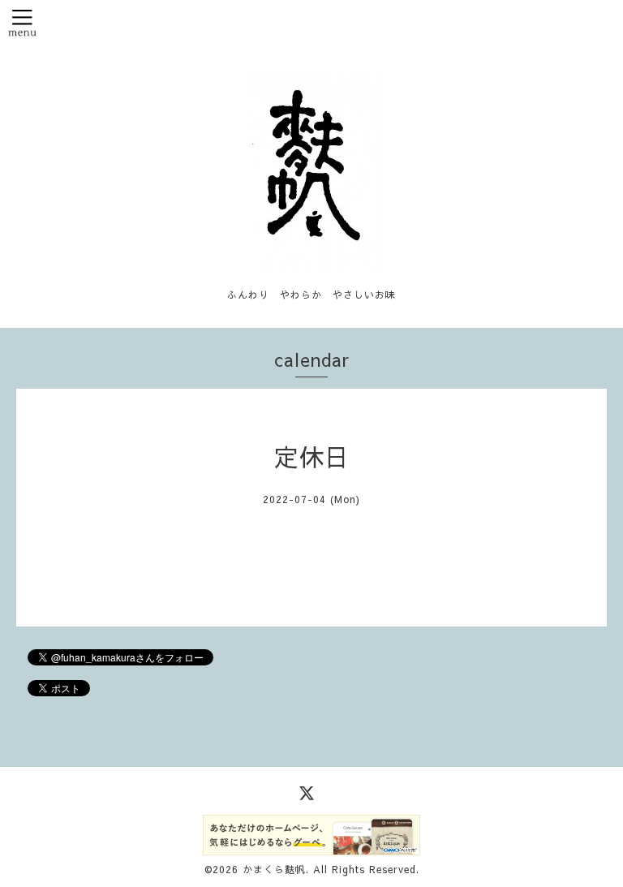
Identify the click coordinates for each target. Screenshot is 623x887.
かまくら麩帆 (274, 869)
